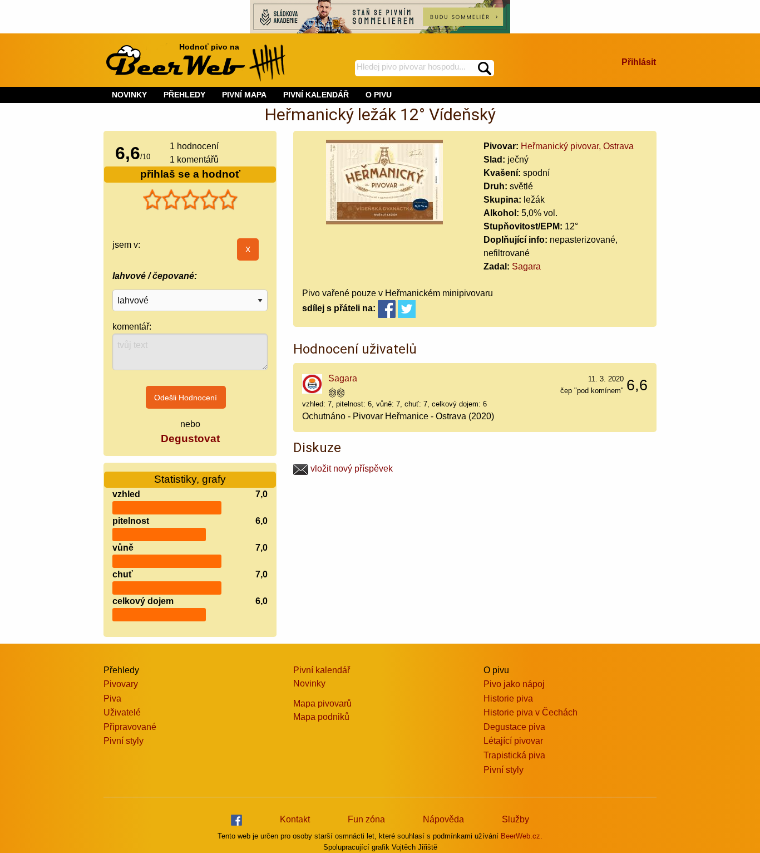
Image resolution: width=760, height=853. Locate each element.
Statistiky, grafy (190, 479)
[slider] (190, 199)
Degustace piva (514, 727)
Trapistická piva (514, 755)
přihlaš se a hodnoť (190, 174)
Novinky (309, 683)
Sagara (526, 266)
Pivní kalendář (321, 670)
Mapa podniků (321, 717)
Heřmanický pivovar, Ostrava (577, 146)
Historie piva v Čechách (530, 712)
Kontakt (295, 819)
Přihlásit (638, 62)
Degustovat (190, 438)
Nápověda (443, 819)
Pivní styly (123, 741)
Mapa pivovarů (322, 703)
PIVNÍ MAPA (244, 94)
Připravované (129, 727)
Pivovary (120, 684)
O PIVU (379, 94)
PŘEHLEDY (184, 94)
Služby (515, 819)
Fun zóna (366, 819)
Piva (112, 698)
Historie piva (508, 698)
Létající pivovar (513, 741)
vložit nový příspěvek (350, 468)
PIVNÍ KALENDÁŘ (316, 94)
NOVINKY (129, 94)
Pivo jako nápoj (514, 684)
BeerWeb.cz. (521, 836)
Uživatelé (122, 712)
